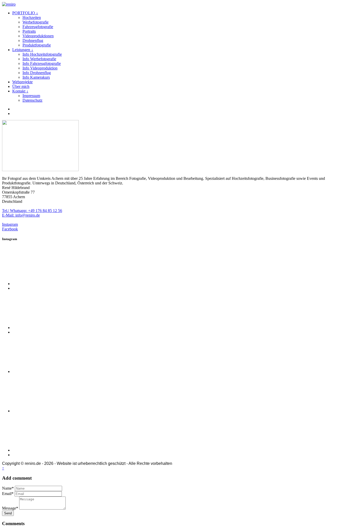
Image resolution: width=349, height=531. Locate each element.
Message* (10, 508)
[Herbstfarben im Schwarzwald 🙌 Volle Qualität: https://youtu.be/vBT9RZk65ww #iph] (50, 283)
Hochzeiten (31, 17)
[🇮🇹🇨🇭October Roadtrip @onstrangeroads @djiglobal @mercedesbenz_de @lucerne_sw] (50, 450)
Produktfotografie (36, 45)
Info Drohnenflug (36, 72)
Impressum (31, 95)
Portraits (29, 31)
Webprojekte (22, 82)
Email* (8, 493)
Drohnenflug (32, 40)
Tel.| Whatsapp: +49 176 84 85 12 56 (32, 210)
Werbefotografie (35, 22)
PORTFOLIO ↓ (25, 13)
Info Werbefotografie (39, 59)
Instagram (10, 224)
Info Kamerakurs (36, 77)
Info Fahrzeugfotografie (41, 63)
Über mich (20, 86)
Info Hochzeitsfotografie (42, 54)
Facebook (10, 229)
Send (8, 513)
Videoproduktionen (38, 36)
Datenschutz (32, 100)
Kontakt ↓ (20, 91)
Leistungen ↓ (22, 50)
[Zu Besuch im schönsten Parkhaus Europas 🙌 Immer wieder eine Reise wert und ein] (50, 411)
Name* (8, 488)
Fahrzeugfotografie (37, 27)
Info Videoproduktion (39, 68)
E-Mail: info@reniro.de (21, 215)
